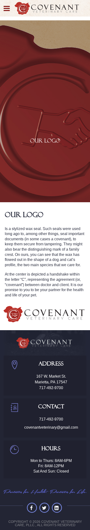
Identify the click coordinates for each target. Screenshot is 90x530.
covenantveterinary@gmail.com (51, 427)
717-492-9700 (51, 388)
